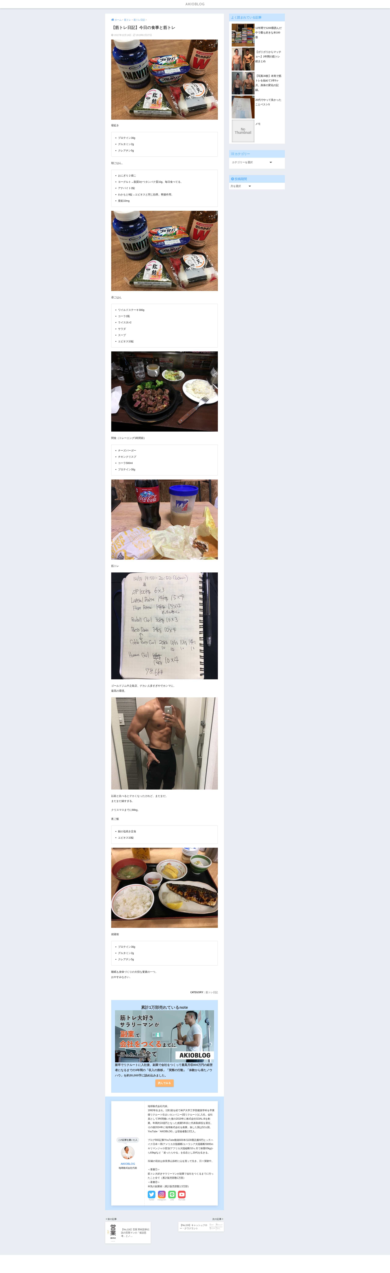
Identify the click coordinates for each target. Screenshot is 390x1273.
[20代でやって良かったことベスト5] (257, 95)
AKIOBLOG (195, 4)
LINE (172, 1200)
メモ (258, 123)
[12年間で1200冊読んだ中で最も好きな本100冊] (257, 24)
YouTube (181, 1200)
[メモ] (257, 119)
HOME (197, 1261)
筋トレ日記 (212, 992)
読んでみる (164, 1083)
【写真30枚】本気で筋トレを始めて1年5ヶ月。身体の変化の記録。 (268, 82)
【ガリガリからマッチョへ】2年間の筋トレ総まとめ (268, 57)
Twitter (151, 1200)
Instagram (162, 1200)
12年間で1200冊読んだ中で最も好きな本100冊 (268, 33)
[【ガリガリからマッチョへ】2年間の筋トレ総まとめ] (257, 48)
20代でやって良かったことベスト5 (268, 102)
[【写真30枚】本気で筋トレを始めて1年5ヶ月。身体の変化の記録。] (257, 72)
